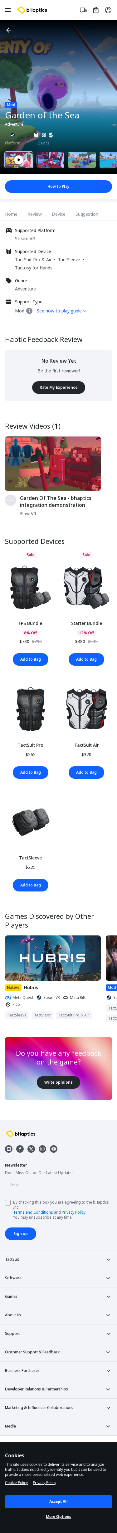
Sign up (20, 1233)
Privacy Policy (73, 1212)
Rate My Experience (59, 387)
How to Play (58, 186)
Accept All (58, 1501)
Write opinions (58, 1082)
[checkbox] (8, 1202)
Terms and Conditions (33, 1212)
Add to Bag (30, 659)
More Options (58, 1516)
